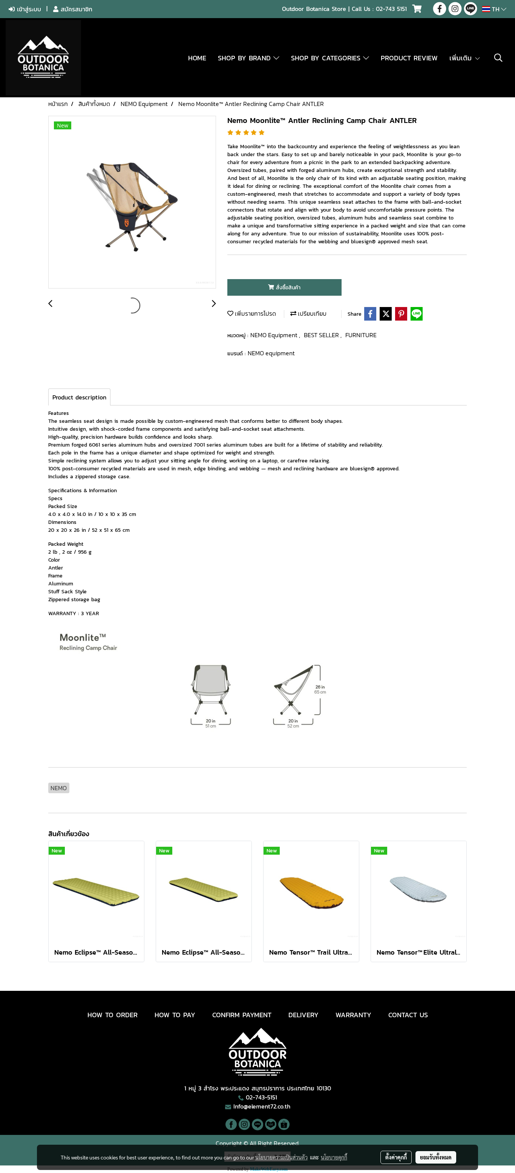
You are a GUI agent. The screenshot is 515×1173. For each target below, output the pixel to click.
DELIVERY (303, 1015)
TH (495, 9)
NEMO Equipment (274, 334)
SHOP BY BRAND (245, 58)
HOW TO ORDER (112, 1015)
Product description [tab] (79, 397)
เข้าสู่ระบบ (28, 9)
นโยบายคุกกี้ (334, 1157)
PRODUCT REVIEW (409, 58)
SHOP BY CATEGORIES (327, 58)
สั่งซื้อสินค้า (287, 288)
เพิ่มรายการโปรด (254, 313)
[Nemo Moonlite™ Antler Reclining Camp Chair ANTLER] (132, 202)
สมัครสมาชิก (75, 9)
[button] (498, 58)
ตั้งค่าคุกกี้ (396, 1157)
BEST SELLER (322, 334)
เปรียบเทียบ (311, 313)
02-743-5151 (261, 1097)
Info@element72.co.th (261, 1106)
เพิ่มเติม (461, 58)
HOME (197, 58)
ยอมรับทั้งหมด (436, 1157)
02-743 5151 (391, 8)
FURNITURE (361, 334)
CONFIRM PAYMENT (241, 1015)
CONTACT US (408, 1015)
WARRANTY (353, 1015)
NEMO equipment (271, 353)
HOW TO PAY (175, 1015)
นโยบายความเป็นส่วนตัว (281, 1157)
